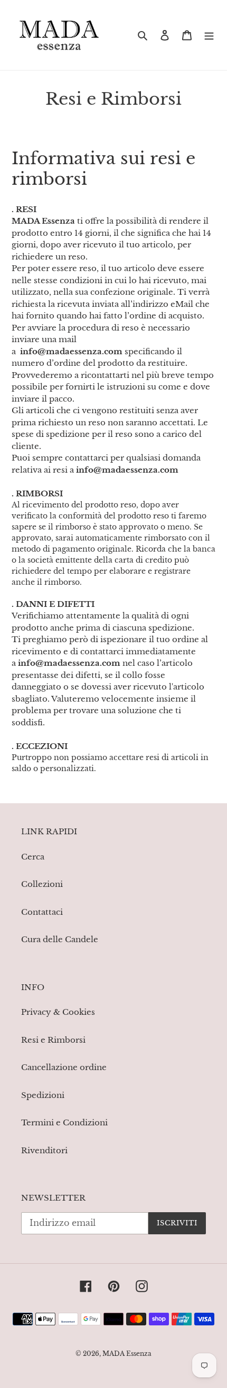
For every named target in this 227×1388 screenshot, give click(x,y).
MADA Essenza (127, 1353)
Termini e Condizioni (64, 1122)
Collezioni (42, 884)
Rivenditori (44, 1150)
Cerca (32, 857)
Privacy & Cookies (58, 1012)
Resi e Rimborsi (53, 1040)
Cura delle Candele (59, 939)
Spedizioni (42, 1095)
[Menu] (209, 35)
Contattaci (42, 912)
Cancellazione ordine (64, 1067)
